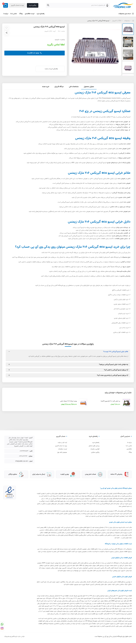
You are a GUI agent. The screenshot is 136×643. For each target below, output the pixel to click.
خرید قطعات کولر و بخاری (120, 332)
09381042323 (23, 456)
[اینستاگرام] (2, 629)
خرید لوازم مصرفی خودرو (121, 318)
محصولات (127, 21)
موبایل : (30, 456)
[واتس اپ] (2, 624)
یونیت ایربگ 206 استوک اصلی (68, 401)
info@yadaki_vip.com (21, 461)
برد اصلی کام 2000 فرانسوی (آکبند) (110, 401)
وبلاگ (21, 14)
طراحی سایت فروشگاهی (17, 636)
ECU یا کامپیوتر (116, 21)
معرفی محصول (89, 86)
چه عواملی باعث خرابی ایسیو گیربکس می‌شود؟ (113, 364)
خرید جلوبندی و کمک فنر (121, 309)
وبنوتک (6, 636)
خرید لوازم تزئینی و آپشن (121, 299)
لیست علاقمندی (29, 14)
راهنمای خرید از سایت (51, 69)
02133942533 (24, 451)
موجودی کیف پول (62, 452)
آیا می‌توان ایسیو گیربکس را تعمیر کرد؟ (116, 370)
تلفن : (30, 451)
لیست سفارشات (62, 449)
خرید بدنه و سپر (124, 328)
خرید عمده (45, 86)
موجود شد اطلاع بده (33, 53)
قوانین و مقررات (94, 449)
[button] (122, 14)
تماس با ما (13, 14)
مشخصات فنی (74, 86)
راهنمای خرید (41, 14)
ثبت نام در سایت (62, 442)
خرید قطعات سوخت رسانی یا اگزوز (118, 295)
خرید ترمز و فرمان (123, 313)
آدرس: (30, 438)
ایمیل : (30, 461)
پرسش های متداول (94, 446)
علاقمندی (129, 449)
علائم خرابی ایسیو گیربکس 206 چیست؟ (115, 351)
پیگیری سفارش (95, 452)
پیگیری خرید (32, 5)
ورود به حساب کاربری (17, 5)
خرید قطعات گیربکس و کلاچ (120, 290)
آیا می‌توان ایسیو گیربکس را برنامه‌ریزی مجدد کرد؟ (112, 375)
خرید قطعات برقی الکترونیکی (120, 323)
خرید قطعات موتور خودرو (121, 304)
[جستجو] (48, 5)
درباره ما (6, 14)
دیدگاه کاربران (59, 86)
